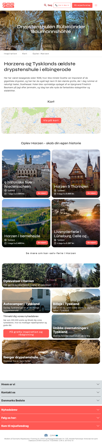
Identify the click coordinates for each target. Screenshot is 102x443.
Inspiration (10, 53)
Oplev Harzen (41, 53)
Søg (50, 5)
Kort (24, 53)
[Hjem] (8, 5)
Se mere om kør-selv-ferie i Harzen (51, 253)
